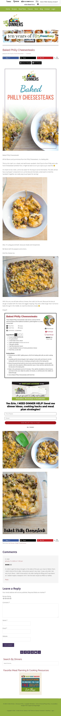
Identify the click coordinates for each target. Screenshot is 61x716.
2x (18, 334)
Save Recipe (49, 334)
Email (5, 628)
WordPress (48, 710)
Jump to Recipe (26, 63)
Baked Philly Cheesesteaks (21, 316)
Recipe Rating (7, 596)
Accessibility (54, 703)
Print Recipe (37, 63)
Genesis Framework (40, 710)
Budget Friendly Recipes (20, 543)
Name (5, 620)
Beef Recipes (11, 543)
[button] (49, 2)
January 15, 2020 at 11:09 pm (14, 561)
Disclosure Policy (20, 703)
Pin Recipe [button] (50, 331)
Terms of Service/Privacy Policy (43, 703)
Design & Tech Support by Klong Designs (30, 705)
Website (5, 636)
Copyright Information (30, 703)
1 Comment (28, 53)
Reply (6, 579)
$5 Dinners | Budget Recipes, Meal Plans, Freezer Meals (13, 20)
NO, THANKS (30, 427)
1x (15, 334)
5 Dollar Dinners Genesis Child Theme (25, 710)
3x (21, 334)
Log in (52, 710)
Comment (6, 602)
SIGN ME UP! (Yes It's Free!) (30, 422)
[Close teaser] (38, 4)
